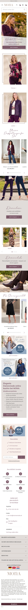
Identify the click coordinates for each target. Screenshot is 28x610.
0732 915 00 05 (13, 509)
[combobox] (14, 9)
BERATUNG (4, 555)
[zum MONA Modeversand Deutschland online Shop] (10, 568)
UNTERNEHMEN (6, 551)
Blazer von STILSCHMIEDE (10, 167)
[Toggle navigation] (2, 5)
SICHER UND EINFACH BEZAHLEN (11, 542)
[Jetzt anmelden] (21, 457)
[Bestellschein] (23, 5)
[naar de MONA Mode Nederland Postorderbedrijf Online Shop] (17, 568)
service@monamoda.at (14, 515)
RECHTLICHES (5, 546)
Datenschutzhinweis (14, 461)
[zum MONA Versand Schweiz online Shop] (14, 568)
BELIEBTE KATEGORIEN (8, 537)
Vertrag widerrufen (12, 532)
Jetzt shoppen (14, 47)
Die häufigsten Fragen (12, 522)
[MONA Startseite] (8, 5)
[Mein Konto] (17, 5)
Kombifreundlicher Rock (10, 326)
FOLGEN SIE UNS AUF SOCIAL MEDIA (12, 560)
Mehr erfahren (10, 414)
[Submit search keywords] (25, 9)
